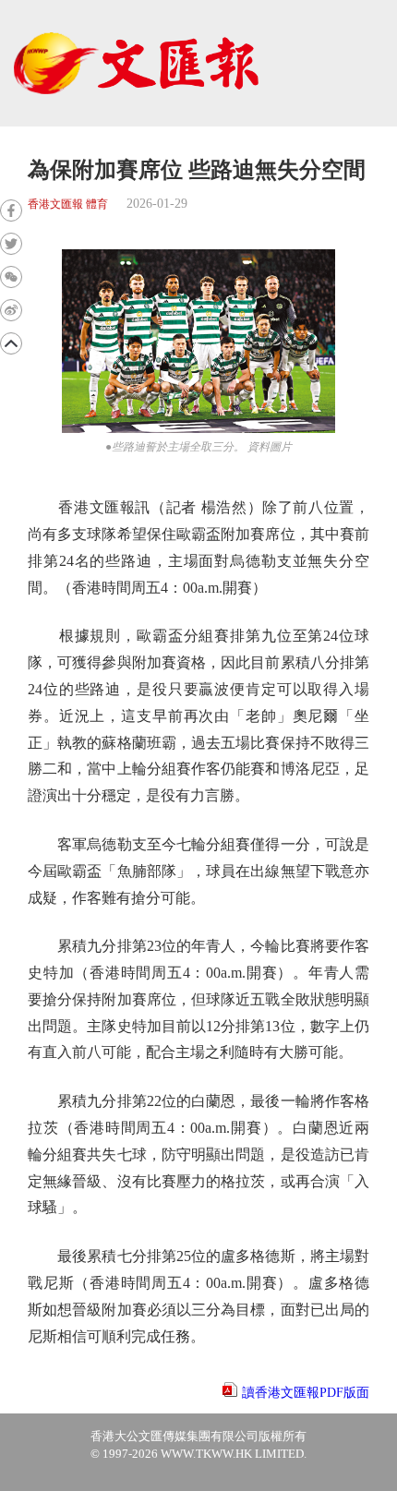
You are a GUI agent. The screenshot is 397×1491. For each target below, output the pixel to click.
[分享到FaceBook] (11, 210)
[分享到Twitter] (11, 244)
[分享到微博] (11, 310)
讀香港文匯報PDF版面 (305, 1393)
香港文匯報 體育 (68, 204)
